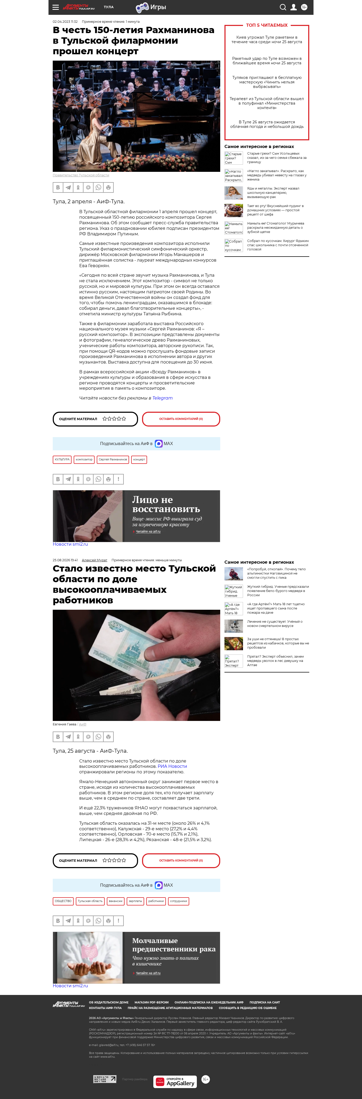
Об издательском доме (109, 1002)
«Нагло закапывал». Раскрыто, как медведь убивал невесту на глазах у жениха (277, 175)
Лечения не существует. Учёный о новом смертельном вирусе (275, 624)
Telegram (162, 398)
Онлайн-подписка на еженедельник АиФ (209, 1002)
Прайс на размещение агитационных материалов (170, 1008)
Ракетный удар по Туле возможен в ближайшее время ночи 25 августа (267, 60)
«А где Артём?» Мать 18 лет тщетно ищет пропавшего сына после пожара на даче (276, 608)
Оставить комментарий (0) (181, 419)
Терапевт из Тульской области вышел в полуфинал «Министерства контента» (267, 103)
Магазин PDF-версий (152, 1002)
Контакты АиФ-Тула (105, 1008)
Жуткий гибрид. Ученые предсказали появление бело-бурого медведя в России (278, 591)
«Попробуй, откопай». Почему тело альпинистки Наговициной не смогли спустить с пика (276, 573)
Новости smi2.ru (70, 544)
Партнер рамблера (134, 1079)
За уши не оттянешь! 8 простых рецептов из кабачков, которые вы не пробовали (278, 643)
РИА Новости (172, 766)
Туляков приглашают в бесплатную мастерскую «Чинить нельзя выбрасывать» (267, 82)
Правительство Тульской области (81, 175)
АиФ (82, 724)
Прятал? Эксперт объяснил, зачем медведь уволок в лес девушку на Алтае (275, 660)
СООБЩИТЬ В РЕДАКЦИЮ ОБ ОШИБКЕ (248, 1008)
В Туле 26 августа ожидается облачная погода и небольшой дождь (267, 124)
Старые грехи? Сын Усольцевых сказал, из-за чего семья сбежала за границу (277, 157)
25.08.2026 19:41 (65, 560)
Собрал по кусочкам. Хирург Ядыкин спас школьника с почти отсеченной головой (278, 245)
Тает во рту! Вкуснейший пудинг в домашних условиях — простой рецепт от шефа (275, 210)
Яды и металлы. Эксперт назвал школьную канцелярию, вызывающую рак (273, 192)
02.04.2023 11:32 (65, 22)
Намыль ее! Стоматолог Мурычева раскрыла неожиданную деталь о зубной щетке (275, 227)
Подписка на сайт (265, 1002)
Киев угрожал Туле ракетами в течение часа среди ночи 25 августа (267, 39)
